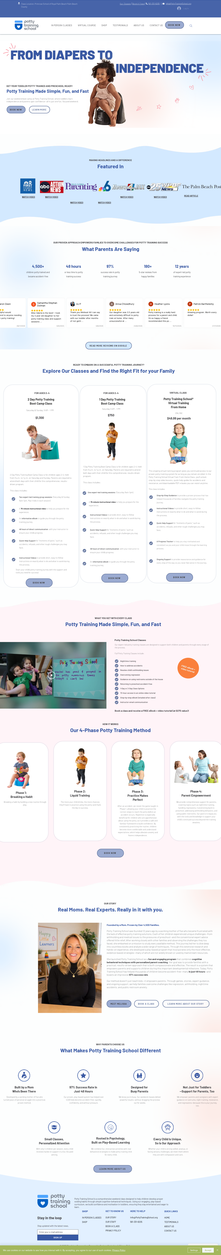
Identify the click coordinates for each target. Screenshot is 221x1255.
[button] (27, 186)
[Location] (18, 3)
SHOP (84, 1222)
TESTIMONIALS (171, 1222)
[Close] (217, 1250)
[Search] (191, 26)
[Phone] (146, 3)
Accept (208, 1250)
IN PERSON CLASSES (89, 1217)
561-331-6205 (136, 1222)
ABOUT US (169, 1226)
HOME (167, 1217)
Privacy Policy (118, 1250)
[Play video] (51, 675)
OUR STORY (111, 1217)
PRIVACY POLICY (113, 1230)
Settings (194, 1250)
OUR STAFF (111, 1222)
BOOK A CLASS (113, 1226)
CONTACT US (170, 1230)
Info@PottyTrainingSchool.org (140, 1217)
